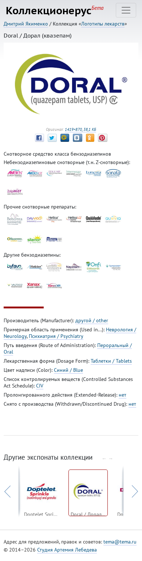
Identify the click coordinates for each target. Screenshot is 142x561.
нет (122, 394)
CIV (39, 385)
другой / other (91, 320)
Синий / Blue (68, 370)
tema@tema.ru (120, 541)
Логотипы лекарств (103, 23)
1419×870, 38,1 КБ (80, 129)
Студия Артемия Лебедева (67, 549)
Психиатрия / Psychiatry (56, 336)
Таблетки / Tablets (111, 361)
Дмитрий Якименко (26, 23)
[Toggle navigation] (126, 10)
